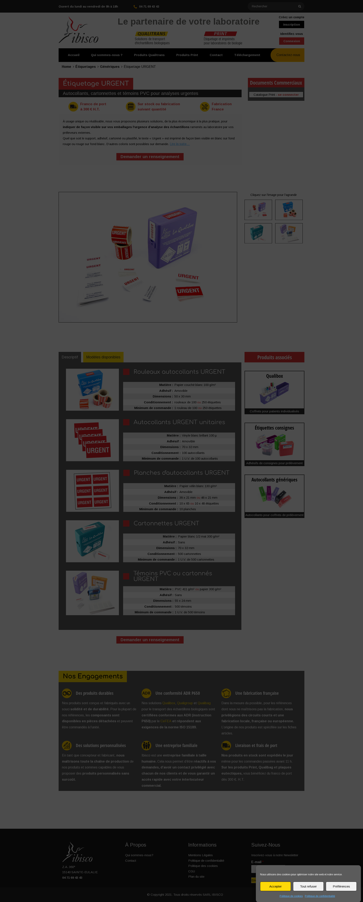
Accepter (275, 886)
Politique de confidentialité (320, 896)
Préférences (341, 886)
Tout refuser (308, 886)
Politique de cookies (291, 896)
